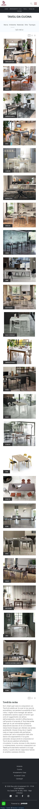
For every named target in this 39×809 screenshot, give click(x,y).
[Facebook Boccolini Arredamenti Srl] (22, 796)
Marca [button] (6, 25)
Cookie (8, 808)
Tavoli (25, 9)
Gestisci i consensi (18, 808)
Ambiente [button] (12, 25)
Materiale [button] (20, 25)
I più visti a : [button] (19, 30)
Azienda (19, 766)
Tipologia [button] (32, 25)
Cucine (19, 769)
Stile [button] (26, 25)
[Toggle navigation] (35, 3)
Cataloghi (19, 779)
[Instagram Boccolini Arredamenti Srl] (28, 796)
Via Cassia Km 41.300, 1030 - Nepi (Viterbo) (19, 792)
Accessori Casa (19, 775)
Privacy (3, 808)
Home (6, 9)
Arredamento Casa (16, 9)
